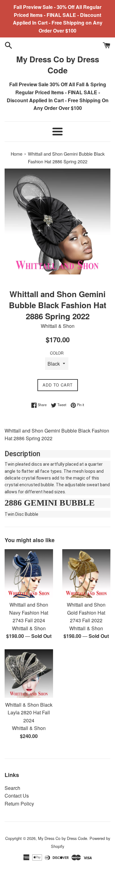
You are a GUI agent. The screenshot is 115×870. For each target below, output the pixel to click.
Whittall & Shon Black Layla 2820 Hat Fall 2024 (28, 712)
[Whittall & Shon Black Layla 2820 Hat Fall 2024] (29, 673)
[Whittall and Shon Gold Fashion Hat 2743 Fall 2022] (86, 573)
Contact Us (17, 795)
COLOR (56, 353)
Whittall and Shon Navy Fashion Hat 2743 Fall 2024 (28, 612)
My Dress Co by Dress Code (57, 65)
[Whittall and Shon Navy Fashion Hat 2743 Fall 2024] (29, 573)
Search (12, 787)
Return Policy (19, 803)
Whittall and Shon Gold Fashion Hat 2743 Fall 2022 (86, 612)
